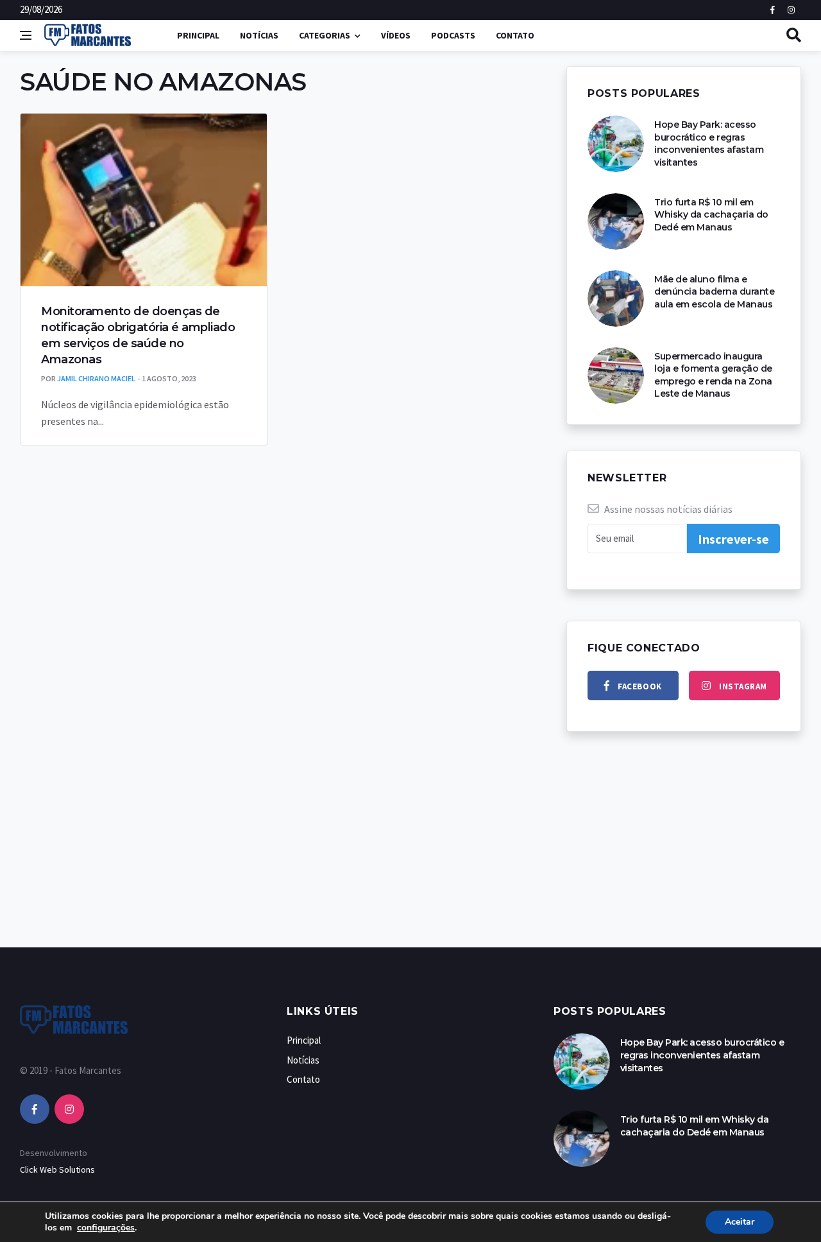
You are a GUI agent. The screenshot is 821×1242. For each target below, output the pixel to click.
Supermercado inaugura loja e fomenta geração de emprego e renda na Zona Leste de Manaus (713, 375)
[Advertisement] (410, 852)
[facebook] (34, 1109)
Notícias (259, 35)
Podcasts (453, 35)
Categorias (324, 35)
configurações (106, 1228)
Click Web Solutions (57, 1169)
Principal (198, 35)
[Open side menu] (25, 35)
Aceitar (739, 1222)
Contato (515, 35)
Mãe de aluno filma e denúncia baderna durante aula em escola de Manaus (714, 291)
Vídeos (395, 35)
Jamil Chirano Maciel (96, 378)
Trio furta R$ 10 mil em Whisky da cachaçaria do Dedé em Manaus (711, 214)
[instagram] (69, 1109)
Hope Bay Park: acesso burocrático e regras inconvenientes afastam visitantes (708, 143)
